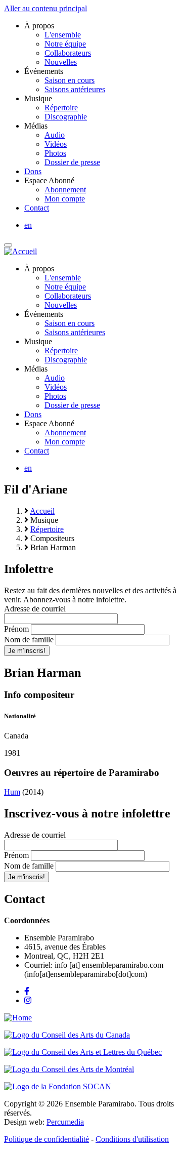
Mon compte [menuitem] (64, 198)
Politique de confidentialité (46, 1139)
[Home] (18, 1017)
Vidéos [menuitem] (55, 144)
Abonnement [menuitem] (65, 189)
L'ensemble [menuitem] (62, 34)
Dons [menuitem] (32, 171)
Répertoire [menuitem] (61, 107)
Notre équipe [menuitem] (65, 43)
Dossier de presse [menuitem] (72, 162)
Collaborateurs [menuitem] (67, 53)
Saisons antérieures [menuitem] (74, 89)
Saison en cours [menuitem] (69, 80)
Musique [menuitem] (38, 98)
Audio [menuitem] (54, 135)
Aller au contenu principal (45, 8)
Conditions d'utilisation (132, 1139)
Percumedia (65, 1122)
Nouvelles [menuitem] (60, 62)
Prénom (16, 629)
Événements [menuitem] (43, 71)
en (28, 225)
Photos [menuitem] (55, 153)
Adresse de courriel (35, 608)
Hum (12, 792)
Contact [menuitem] (36, 207)
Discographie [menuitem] (65, 116)
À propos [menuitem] (39, 25)
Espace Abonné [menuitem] (49, 180)
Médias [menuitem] (36, 125)
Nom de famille (29, 639)
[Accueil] (20, 251)
